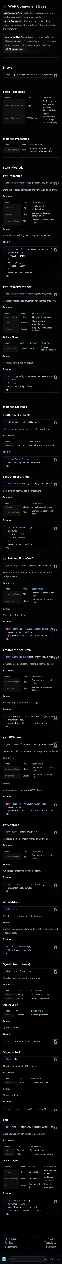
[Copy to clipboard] (55, 75)
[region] (31, 75)
